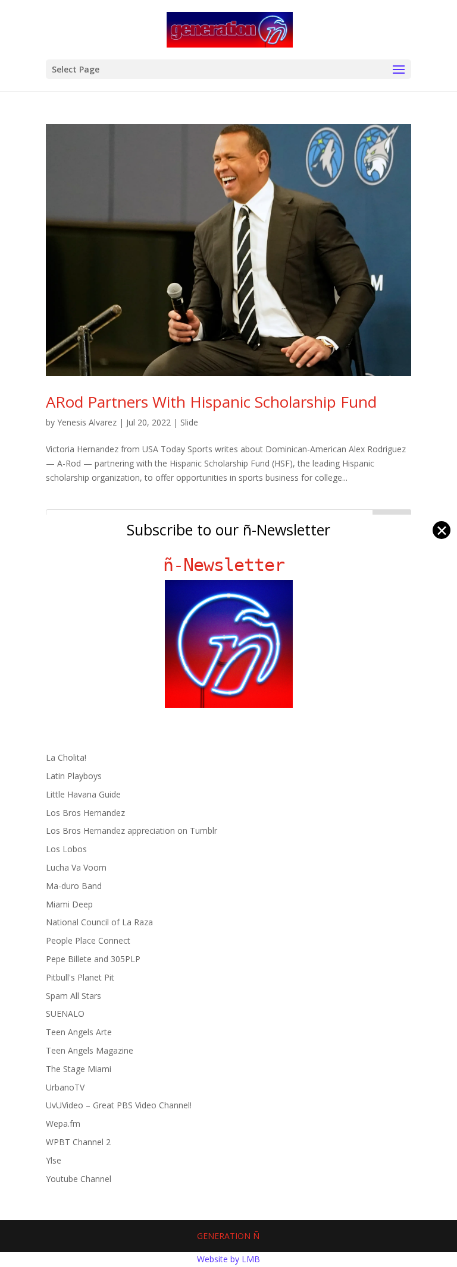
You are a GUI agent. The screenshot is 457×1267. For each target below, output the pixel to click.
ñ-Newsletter (229, 564)
